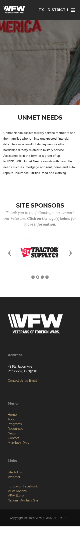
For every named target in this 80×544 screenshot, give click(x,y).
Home (12, 414)
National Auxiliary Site (23, 500)
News (12, 433)
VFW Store (16, 495)
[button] (9, 253)
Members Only (18, 442)
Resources (15, 428)
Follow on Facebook (23, 486)
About (12, 419)
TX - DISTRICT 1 (53, 10)
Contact (13, 438)
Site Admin (15, 472)
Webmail (14, 477)
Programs (15, 424)
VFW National (18, 491)
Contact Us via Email (22, 380)
